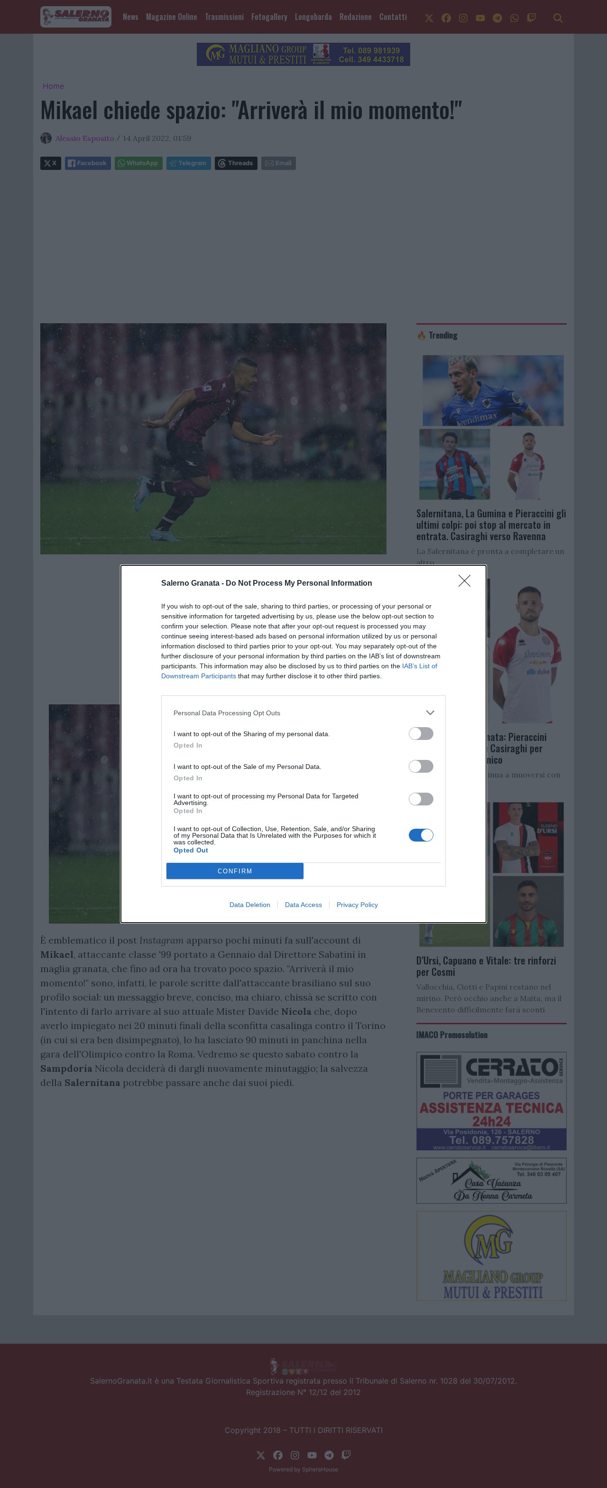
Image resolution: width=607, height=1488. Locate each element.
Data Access (303, 904)
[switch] (421, 733)
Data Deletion (250, 904)
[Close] (468, 584)
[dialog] (303, 744)
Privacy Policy (357, 904)
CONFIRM (235, 871)
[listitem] (303, 713)
